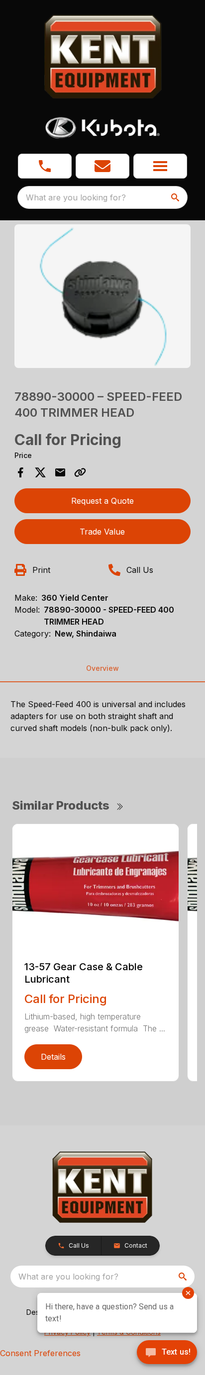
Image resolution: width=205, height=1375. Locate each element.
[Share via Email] (60, 472)
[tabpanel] (102, 297)
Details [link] (53, 1057)
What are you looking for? (76, 197)
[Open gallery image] (102, 296)
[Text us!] (167, 1353)
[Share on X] (40, 472)
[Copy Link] (80, 472)
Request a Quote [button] (102, 501)
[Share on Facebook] (20, 472)
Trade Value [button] (102, 532)
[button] (45, 166)
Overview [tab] (102, 668)
